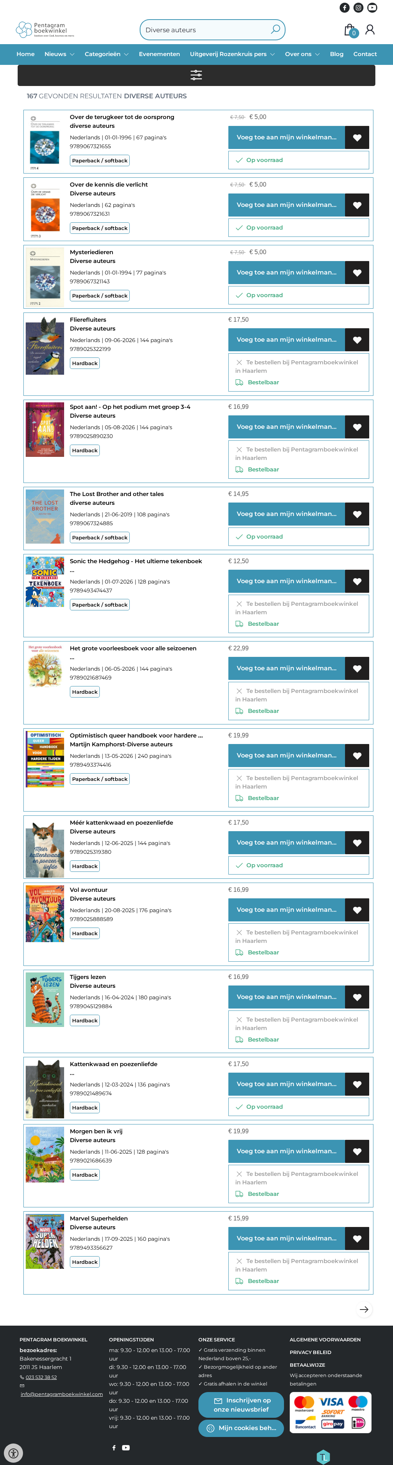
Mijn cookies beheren (250, 1428)
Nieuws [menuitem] (56, 54)
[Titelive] (323, 1456)
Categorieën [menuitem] (103, 54)
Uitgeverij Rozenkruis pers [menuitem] (229, 54)
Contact (365, 54)
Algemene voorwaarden (325, 1340)
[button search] (275, 29)
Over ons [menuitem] (299, 54)
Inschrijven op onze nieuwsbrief (242, 1405)
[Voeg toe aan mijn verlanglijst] (357, 137)
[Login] (370, 29)
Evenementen (159, 54)
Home (26, 54)
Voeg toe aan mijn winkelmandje (288, 137)
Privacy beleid (310, 1352)
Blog (336, 54)
